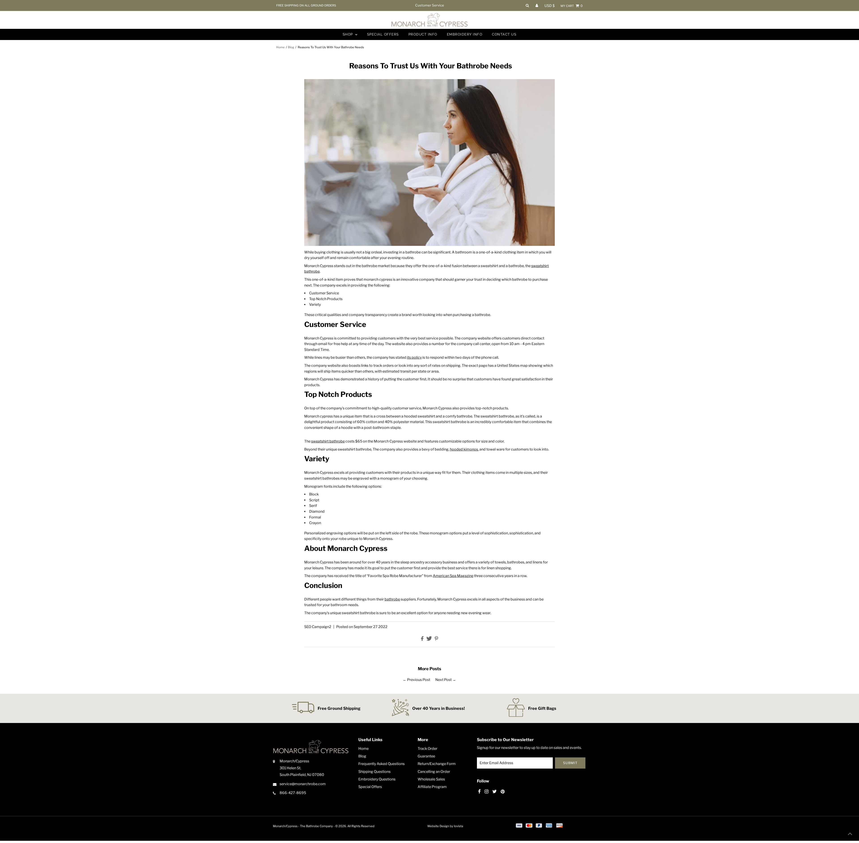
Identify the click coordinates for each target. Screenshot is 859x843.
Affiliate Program (432, 787)
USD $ (549, 6)
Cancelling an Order (434, 771)
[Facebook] (479, 791)
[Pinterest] (503, 791)
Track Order (427, 748)
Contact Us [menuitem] (504, 34)
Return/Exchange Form (437, 764)
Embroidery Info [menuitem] (465, 34)
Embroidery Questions (376, 779)
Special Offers (370, 787)
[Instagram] (487, 791)
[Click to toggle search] (527, 5)
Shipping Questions (374, 771)
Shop (348, 34)
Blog (291, 47)
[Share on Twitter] (429, 639)
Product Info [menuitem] (422, 34)
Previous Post (418, 680)
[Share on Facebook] (422, 639)
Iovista (458, 826)
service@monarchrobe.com (303, 784)
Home (280, 47)
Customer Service (429, 5)
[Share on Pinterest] (436, 639)
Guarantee (426, 756)
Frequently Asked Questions (381, 764)
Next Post (443, 680)
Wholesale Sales (431, 779)
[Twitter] (494, 791)
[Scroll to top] (850, 834)
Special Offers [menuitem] (383, 34)
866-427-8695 (293, 793)
